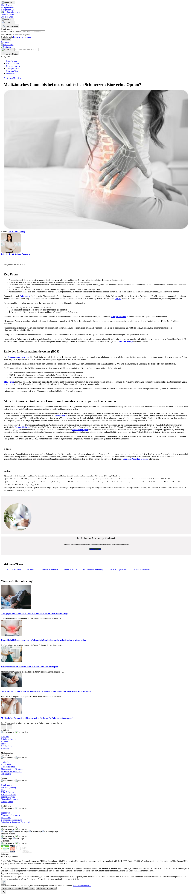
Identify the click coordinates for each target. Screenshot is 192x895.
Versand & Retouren (9, 799)
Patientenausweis (8, 797)
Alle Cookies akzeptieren (46, 888)
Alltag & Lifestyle (13, 569)
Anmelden (6, 40)
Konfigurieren (29, 888)
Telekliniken (6, 774)
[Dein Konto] (8, 22)
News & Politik (70, 569)
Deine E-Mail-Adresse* (11, 32)
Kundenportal (6, 785)
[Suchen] (7, 19)
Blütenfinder (6, 764)
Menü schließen (12, 27)
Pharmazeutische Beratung (12, 769)
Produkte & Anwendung (93, 569)
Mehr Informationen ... (82, 886)
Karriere (4, 741)
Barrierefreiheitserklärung (11, 820)
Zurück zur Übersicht (12, 78)
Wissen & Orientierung (143, 569)
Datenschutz (6, 817)
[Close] (3, 892)
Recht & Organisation (118, 569)
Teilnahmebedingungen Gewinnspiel (16, 822)
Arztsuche (5, 762)
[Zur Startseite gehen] (10, 12)
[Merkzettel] (7, 44)
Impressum (5, 813)
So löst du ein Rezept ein (11, 771)
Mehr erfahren (95, 549)
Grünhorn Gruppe (8, 739)
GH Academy (7, 746)
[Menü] (8, 2)
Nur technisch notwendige (12, 888)
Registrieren (6, 42)
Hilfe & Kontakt (7, 792)
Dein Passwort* (8, 34)
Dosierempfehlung (8, 787)
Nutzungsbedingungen (10, 815)
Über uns (5, 737)
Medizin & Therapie (50, 569)
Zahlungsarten (7, 801)
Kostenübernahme (8, 794)
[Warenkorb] (6, 47)
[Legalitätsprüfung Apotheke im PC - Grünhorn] (5, 852)
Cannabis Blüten (8, 767)
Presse (3, 744)
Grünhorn (31, 569)
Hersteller (5, 748)
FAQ (3, 790)
